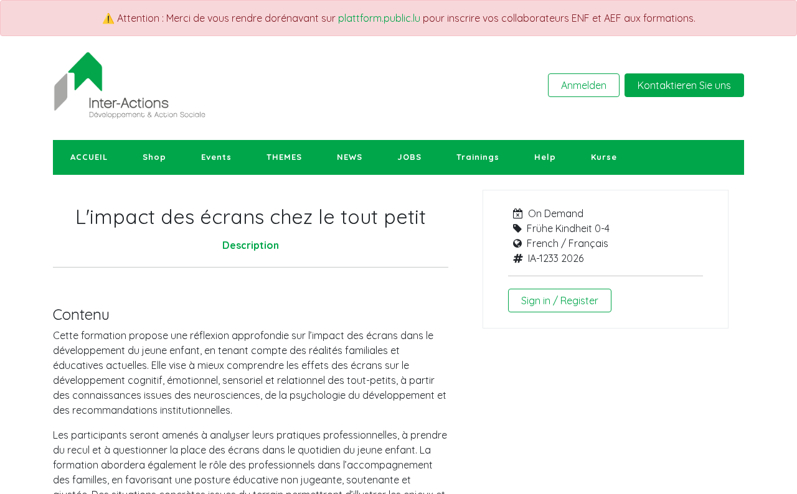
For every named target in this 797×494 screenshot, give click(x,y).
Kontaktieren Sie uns (684, 85)
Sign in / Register (559, 300)
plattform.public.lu (379, 18)
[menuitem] (89, 157)
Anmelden (583, 85)
